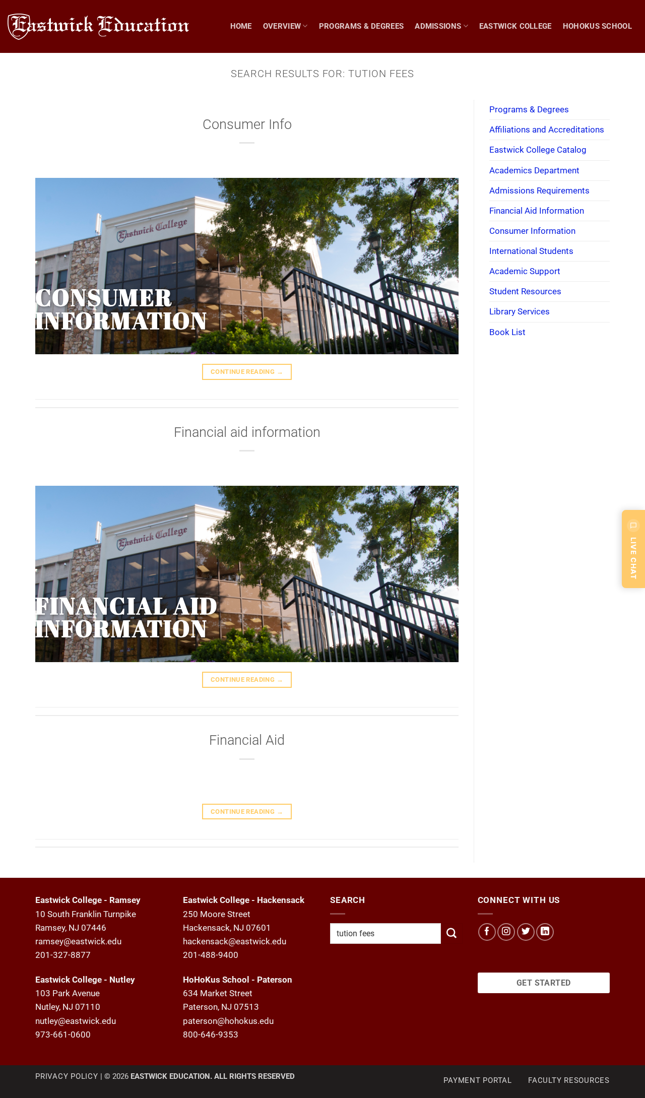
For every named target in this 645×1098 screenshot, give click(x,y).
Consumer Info (247, 124)
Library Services (519, 311)
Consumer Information (532, 231)
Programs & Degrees (361, 26)
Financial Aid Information (536, 211)
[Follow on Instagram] (506, 932)
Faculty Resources (569, 1080)
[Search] (632, 78)
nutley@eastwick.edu (75, 1021)
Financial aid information (247, 432)
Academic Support (524, 271)
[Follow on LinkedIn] (545, 932)
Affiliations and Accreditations (546, 129)
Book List (507, 332)
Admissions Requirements (539, 190)
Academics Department (534, 170)
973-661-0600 (63, 1034)
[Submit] (451, 933)
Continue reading (247, 371)
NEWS (599, 78)
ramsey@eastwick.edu (78, 941)
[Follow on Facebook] (487, 932)
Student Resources (525, 291)
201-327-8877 (63, 955)
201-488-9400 (210, 955)
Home (241, 26)
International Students (531, 251)
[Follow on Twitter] (526, 932)
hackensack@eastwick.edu (234, 941)
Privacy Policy (66, 1076)
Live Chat (633, 558)
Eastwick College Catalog (538, 150)
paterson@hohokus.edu (228, 1021)
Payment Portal (477, 1080)
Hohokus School (597, 26)
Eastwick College (515, 26)
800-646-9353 (210, 1034)
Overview (282, 26)
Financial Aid (247, 740)
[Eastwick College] (101, 26)
